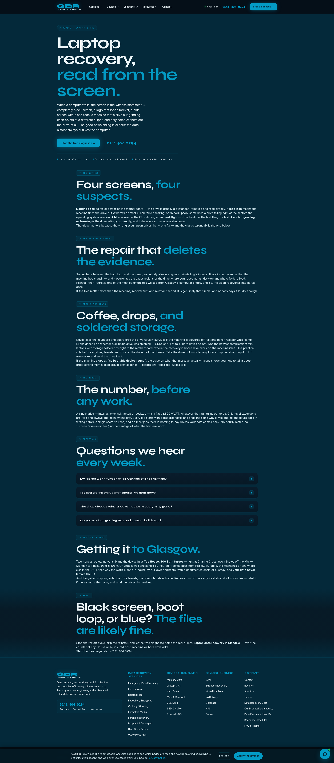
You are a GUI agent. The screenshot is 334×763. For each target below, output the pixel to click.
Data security (265, 708)
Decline (224, 756)
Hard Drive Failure (138, 729)
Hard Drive (173, 691)
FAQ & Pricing (252, 725)
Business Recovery (216, 685)
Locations (129, 6)
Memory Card (174, 680)
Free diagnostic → (263, 6)
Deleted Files (135, 694)
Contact (166, 6)
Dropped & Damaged (140, 723)
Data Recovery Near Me (257, 714)
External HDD (174, 714)
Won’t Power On (137, 735)
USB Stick (172, 702)
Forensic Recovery (138, 717)
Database (211, 702)
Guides (248, 697)
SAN (208, 680)
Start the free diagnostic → (78, 143)
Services (94, 6)
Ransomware (135, 689)
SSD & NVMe (174, 708)
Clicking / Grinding (138, 706)
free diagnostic (172, 417)
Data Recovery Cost (255, 702)
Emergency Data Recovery (143, 683)
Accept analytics (248, 756)
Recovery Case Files (255, 720)
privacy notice (157, 757)
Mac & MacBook (176, 697)
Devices (111, 6)
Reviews (249, 685)
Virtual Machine (214, 691)
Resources (148, 6)
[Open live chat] (325, 754)
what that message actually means (187, 360)
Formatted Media (137, 712)
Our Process (251, 708)
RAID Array (212, 697)
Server (209, 714)
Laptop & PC (174, 685)
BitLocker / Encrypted (140, 700)
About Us (249, 691)
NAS (208, 708)
